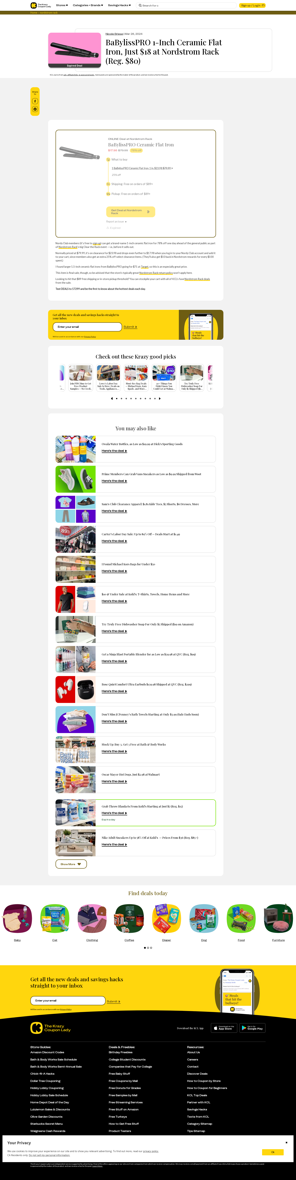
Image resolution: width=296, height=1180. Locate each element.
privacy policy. (151, 1151)
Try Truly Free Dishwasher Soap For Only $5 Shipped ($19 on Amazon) (147, 624)
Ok (272, 1152)
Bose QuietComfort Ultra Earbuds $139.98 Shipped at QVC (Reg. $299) (147, 684)
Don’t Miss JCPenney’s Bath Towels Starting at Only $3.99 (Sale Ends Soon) (150, 714)
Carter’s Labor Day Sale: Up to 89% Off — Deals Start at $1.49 (141, 534)
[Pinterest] (35, 109)
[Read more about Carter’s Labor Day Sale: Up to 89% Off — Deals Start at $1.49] (76, 539)
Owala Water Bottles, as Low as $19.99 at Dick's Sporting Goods (142, 444)
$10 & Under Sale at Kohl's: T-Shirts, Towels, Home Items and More (146, 594)
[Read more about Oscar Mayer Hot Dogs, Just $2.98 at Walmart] (76, 779)
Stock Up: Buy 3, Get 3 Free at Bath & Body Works (134, 744)
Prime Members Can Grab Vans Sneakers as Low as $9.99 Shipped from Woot (151, 474)
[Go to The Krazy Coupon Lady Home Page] (40, 5)
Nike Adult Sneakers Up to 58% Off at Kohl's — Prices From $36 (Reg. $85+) (150, 838)
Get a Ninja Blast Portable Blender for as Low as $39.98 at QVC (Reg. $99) (149, 654)
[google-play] (252, 1028)
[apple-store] (224, 1028)
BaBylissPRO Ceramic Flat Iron (141, 144)
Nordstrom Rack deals (197, 278)
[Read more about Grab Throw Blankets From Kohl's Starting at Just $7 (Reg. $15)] (76, 812)
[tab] (116, 398)
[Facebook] (35, 101)
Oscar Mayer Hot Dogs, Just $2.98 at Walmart (131, 774)
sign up (97, 243)
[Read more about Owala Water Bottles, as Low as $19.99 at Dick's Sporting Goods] (76, 449)
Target (144, 266)
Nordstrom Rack (68, 246)
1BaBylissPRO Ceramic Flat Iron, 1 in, (141, 168)
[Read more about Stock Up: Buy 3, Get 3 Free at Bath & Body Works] (76, 749)
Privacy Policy (90, 336)
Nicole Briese (114, 34)
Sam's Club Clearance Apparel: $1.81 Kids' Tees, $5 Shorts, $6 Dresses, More (150, 504)
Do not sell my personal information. (49, 1155)
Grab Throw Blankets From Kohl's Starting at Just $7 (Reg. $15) (142, 806)
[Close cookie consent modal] (286, 1142)
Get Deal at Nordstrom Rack (126, 212)
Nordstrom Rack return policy (156, 272)
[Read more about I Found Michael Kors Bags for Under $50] (76, 569)
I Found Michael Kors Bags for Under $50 (128, 564)
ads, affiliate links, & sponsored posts (79, 75)
